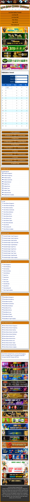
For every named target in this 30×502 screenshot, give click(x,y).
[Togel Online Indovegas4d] (15, 482)
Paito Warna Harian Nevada (9, 344)
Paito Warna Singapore (8, 203)
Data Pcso (5, 275)
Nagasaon (20, 488)
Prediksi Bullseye (7, 182)
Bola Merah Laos (7, 312)
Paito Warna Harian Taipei (9, 342)
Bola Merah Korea (7, 310)
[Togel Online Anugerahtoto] (15, 451)
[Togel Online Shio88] (15, 476)
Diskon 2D (12, 79)
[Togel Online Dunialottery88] (15, 445)
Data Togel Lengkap (8, 290)
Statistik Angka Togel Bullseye (10, 244)
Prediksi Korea (6, 186)
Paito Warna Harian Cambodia (10, 332)
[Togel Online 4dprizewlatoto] (15, 414)
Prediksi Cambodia (7, 179)
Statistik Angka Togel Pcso (9, 246)
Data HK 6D (6, 286)
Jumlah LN (12, 76)
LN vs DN (16, 157)
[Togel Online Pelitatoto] (15, 60)
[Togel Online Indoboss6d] (15, 371)
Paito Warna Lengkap (8, 229)
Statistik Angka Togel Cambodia (10, 242)
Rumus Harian (22, 135)
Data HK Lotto (10, 496)
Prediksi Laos (6, 188)
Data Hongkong (7, 266)
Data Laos (5, 279)
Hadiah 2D (12, 81)
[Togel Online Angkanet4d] (15, 463)
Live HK (3, 201)
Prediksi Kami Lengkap (8, 194)
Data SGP (24, 490)
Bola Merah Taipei (7, 314)
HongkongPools (8, 494)
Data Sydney (6, 268)
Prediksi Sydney (7, 177)
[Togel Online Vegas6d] (15, 389)
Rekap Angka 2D (15, 144)
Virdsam (4, 488)
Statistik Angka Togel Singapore (10, 236)
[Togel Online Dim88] (15, 36)
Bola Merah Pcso (7, 308)
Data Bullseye (6, 273)
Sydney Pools (19, 493)
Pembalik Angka (9, 154)
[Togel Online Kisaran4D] (15, 48)
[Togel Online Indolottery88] (15, 457)
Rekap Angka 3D (22, 141)
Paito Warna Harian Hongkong (10, 327)
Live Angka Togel (9, 355)
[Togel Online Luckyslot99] (15, 432)
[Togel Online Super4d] (15, 42)
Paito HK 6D (15, 22)
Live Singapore (16, 355)
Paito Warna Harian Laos (9, 340)
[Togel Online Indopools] (15, 469)
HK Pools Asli (18, 497)
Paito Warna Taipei (7, 220)
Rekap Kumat (15, 138)
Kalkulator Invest (8, 72)
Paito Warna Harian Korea (9, 338)
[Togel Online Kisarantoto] (15, 54)
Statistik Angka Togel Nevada (10, 255)
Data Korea (6, 277)
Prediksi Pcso (6, 184)
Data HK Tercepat (10, 357)
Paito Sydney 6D (15, 24)
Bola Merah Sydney (7, 301)
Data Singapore (7, 264)
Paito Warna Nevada (8, 222)
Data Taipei (6, 281)
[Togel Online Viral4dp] (15, 67)
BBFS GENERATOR (16, 132)
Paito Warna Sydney (8, 207)
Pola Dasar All (22, 147)
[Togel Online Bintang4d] (15, 402)
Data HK (19, 490)
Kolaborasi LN (22, 160)
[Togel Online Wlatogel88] (15, 408)
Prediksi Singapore (7, 173)
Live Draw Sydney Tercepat (15, 12)
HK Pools (17, 357)
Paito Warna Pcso (7, 214)
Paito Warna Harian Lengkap (9, 347)
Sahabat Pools (10, 353)
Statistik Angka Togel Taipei (9, 253)
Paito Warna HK (14, 488)
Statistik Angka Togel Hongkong (10, 238)
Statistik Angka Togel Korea (9, 249)
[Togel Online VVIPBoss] (15, 30)
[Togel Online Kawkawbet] (15, 383)
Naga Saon (25, 488)
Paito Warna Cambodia (8, 209)
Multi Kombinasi (22, 154)
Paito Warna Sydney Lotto (17, 494)
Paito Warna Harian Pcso (9, 336)
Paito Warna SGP (14, 490)
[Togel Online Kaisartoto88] (15, 420)
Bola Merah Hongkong (8, 299)
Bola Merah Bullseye (8, 305)
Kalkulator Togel (15, 163)
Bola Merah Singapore (8, 297)
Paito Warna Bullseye (8, 212)
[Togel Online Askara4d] (15, 395)
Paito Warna (15, 19)
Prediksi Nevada (7, 192)
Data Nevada (6, 283)
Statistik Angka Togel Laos (9, 251)
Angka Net (8, 488)
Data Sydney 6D (7, 288)
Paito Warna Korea (7, 216)
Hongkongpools (5, 171)
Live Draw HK (15, 15)
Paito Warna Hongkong (8, 205)
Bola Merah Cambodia (8, 303)
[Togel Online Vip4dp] (15, 439)
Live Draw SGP (15, 17)
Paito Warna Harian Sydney (9, 330)
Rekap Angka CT (9, 141)
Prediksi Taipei (6, 190)
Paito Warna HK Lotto (17, 496)
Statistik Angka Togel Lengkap (10, 257)
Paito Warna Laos (7, 218)
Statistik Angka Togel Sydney (10, 240)
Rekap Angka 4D (9, 147)
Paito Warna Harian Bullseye (9, 334)
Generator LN (9, 135)
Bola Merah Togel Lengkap (9, 318)
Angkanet (14, 493)
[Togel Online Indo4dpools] (15, 426)
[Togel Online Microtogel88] (15, 365)
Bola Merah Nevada (7, 316)
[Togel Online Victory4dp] (15, 377)
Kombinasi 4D (9, 160)
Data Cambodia (7, 271)
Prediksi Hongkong (7, 175)
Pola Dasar (15, 151)
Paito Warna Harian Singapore (10, 325)
